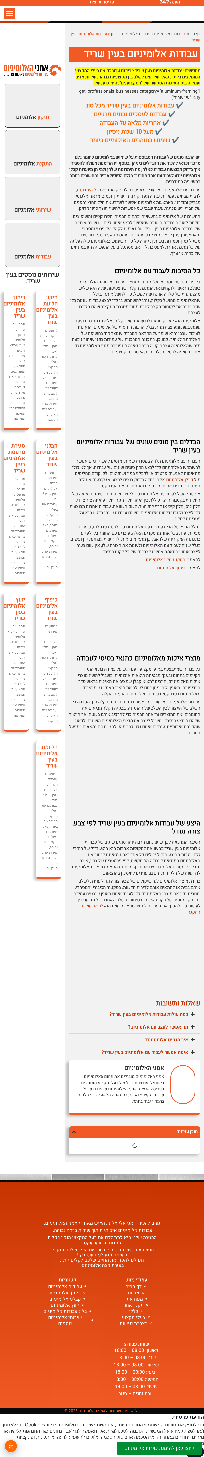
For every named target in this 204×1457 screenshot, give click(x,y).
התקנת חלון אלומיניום (165, 559)
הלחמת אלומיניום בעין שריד (47, 756)
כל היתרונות (88, 190)
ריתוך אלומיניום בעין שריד (14, 306)
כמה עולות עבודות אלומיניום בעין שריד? (148, 1014)
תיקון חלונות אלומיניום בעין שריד (47, 309)
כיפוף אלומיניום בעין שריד (47, 609)
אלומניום (32, 117)
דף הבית (193, 34)
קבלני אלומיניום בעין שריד (47, 455)
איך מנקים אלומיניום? (166, 1039)
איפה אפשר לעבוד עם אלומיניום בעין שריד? (145, 1052)
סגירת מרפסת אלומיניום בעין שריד (14, 458)
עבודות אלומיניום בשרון (130, 34)
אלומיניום (32, 164)
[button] (9, 13)
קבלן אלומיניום (179, 479)
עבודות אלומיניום (168, 34)
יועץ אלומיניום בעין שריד (14, 609)
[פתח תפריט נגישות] (10, 1446)
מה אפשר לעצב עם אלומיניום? (158, 1027)
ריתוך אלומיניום (171, 568)
